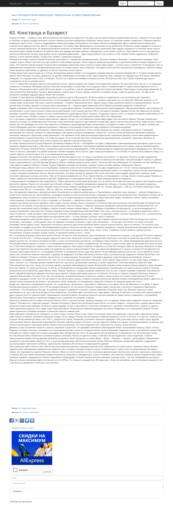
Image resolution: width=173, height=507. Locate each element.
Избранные (84, 3)
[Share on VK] (32, 420)
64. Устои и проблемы (29, 23)
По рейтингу (69, 3)
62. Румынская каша (27, 19)
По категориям (32, 3)
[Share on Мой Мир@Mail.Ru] (22, 420)
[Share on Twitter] (27, 420)
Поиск (159, 3)
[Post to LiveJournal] (17, 420)
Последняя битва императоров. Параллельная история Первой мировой (59, 15)
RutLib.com (15, 3)
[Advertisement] (86, 384)
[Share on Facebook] (11, 420)
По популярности (52, 3)
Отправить (17, 491)
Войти (123, 3)
